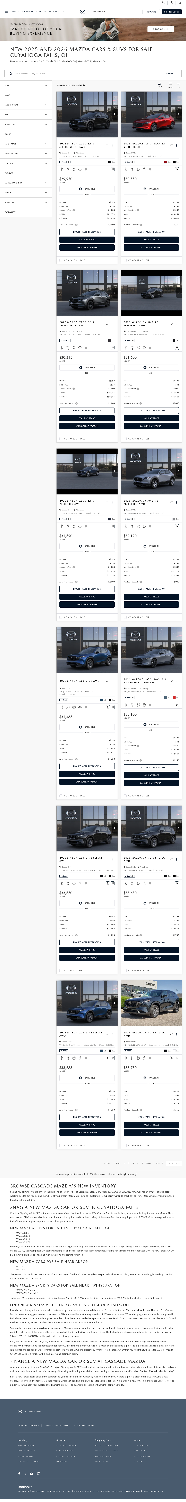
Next (149, 1163)
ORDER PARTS (63, 1462)
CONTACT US (140, 1451)
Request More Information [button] (87, 232)
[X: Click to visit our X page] (25, 1474)
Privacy (67, 1491)
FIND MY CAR (102, 1462)
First (108, 1163)
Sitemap (57, 1491)
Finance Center (156, 1380)
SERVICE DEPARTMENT (67, 1445)
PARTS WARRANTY (65, 1451)
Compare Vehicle (74, 260)
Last (159, 1163)
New (14, 12)
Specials (57, 12)
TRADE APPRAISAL (104, 1456)
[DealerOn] (25, 1487)
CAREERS (138, 1462)
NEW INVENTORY (26, 1445)
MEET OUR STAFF (142, 1456)
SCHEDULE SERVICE (65, 1456)
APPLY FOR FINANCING (106, 1445)
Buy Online (151, 12)
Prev (117, 1163)
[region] (87, 212)
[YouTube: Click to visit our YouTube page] (32, 1474)
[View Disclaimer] (86, 169)
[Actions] (112, 145)
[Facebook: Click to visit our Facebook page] (19, 1474)
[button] (115, 114)
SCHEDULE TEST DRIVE (29, 1462)
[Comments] (108, 707)
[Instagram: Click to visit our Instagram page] (39, 1474)
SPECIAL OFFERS (26, 1456)
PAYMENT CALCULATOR (106, 1451)
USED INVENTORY (26, 1451)
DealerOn (46, 1491)
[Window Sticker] (113, 169)
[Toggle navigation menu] (4, 12)
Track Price (89, 189)
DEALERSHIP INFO (143, 1445)
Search (169, 73)
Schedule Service (171, 12)
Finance (43, 12)
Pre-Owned (28, 12)
